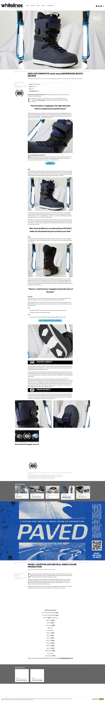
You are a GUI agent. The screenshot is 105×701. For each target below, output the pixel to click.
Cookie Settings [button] (95, 699)
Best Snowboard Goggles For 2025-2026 (27, 443)
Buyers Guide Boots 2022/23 (45, 475)
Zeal (52, 492)
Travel (38, 5)
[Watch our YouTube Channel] (98, 6)
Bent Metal (22, 492)
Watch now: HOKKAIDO (22, 675)
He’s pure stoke (41, 100)
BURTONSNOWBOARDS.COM (66, 658)
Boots (15, 72)
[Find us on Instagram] (101, 6)
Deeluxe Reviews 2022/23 (57, 475)
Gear (27, 5)
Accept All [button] (101, 699)
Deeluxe (29, 156)
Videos (15, 563)
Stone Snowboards (37, 492)
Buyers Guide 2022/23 (33, 475)
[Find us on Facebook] (96, 6)
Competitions (50, 5)
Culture (33, 5)
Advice (43, 5)
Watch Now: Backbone (37, 675)
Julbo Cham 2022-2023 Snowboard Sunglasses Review (83, 492)
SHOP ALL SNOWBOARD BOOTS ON (46, 320)
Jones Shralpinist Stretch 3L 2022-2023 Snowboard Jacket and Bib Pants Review (68, 493)
